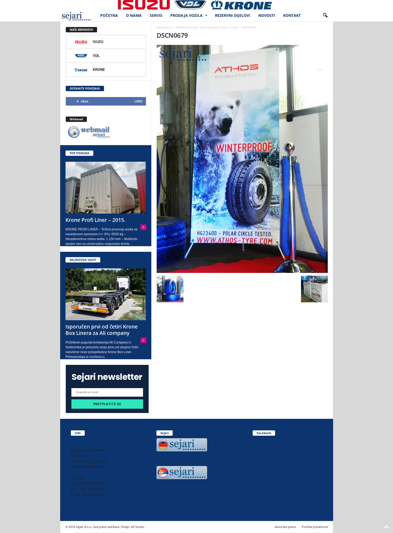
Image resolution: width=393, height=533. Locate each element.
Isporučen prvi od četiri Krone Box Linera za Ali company (102, 330)
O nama (134, 15)
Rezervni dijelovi (232, 15)
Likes (138, 101)
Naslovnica (164, 27)
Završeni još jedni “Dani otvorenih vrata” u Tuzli (206, 27)
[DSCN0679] (242, 159)
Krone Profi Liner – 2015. (95, 220)
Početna (109, 15)
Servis (156, 15)
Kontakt (292, 15)
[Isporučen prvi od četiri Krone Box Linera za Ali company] (106, 294)
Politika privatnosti (315, 527)
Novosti (266, 15)
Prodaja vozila (186, 15)
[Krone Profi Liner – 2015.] (106, 188)
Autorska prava (285, 527)
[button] (325, 15)
